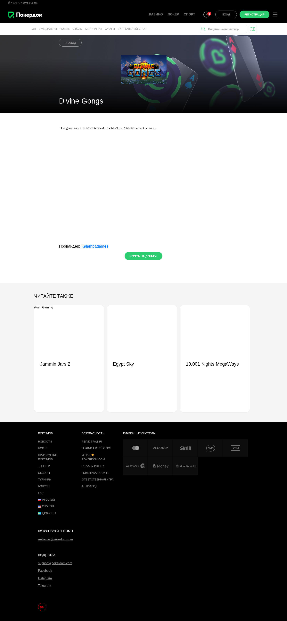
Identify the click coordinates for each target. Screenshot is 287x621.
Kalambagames (94, 246)
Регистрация (92, 441)
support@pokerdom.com (55, 563)
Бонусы (44, 486)
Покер (173, 14)
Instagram (45, 578)
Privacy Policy (93, 466)
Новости (45, 441)
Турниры (44, 479)
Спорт (189, 14)
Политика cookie (95, 472)
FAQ (41, 493)
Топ (33, 28)
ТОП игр (44, 466)
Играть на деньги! (143, 256)
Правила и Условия (96, 448)
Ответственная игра (97, 479)
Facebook (45, 570)
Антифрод (89, 486)
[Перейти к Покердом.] (9, 2)
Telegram (44, 585)
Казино (156, 14)
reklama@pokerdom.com (55, 539)
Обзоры (44, 472)
